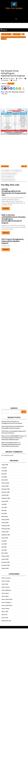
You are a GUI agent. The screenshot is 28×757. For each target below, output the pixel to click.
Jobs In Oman (5, 593)
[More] (20, 88)
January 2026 (5, 486)
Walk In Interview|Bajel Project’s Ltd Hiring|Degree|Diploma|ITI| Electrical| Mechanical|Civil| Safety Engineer (11, 444)
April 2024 (4, 550)
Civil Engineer (6, 170)
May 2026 (4, 473)
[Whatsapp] (17, 88)
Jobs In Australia (6, 578)
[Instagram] (8, 88)
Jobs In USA (5, 617)
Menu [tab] (5, 30)
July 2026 (4, 467)
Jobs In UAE (5, 611)
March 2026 (5, 480)
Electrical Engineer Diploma (9, 173)
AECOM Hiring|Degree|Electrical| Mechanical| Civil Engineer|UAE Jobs (14, 192)
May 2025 (4, 510)
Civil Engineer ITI (17, 170)
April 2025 (4, 513)
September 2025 (6, 498)
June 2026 (4, 470)
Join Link (4, 94)
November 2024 (6, 528)
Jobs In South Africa (7, 605)
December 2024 (6, 525)
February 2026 (5, 483)
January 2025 (5, 522)
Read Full (6, 209)
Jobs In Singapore (6, 602)
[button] (14, 4)
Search (14, 408)
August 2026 (5, 464)
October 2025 (5, 495)
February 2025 (5, 519)
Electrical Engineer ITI (8, 176)
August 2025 (5, 501)
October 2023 (5, 568)
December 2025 (6, 489)
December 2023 (6, 562)
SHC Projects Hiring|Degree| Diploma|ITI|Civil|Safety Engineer (13, 241)
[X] (5, 88)
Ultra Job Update (14, 8)
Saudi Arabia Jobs (6, 620)
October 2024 (5, 531)
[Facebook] (2, 88)
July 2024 (4, 541)
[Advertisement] (14, 54)
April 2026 (4, 477)
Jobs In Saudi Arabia (7, 599)
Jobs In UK (4, 614)
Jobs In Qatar (5, 596)
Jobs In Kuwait (5, 587)
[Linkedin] (11, 88)
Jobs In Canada (6, 581)
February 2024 (5, 556)
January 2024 (5, 559)
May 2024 (4, 547)
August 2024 (5, 537)
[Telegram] (14, 88)
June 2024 (4, 544)
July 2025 (4, 504)
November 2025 (6, 492)
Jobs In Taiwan (5, 608)
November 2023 (6, 565)
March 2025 (5, 516)
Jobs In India (16, 34)
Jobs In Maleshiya (6, 590)
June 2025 (4, 507)
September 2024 (6, 534)
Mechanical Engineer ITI (8, 179)
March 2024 (5, 553)
